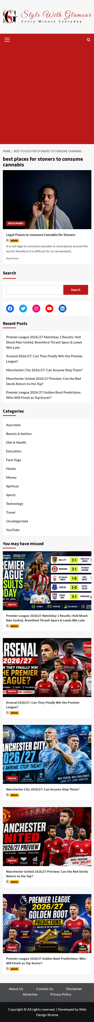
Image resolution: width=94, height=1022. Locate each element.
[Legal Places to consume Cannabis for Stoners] (47, 199)
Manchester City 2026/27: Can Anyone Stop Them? (44, 370)
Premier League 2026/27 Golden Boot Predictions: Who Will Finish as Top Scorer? (43, 394)
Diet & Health (15, 223)
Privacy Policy (60, 994)
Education (13, 451)
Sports (11, 495)
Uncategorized (17, 521)
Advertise (30, 994)
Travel (10, 512)
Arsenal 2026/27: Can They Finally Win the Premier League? (44, 358)
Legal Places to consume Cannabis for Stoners (40, 234)
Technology (14, 504)
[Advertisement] (47, 95)
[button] (7, 39)
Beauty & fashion (19, 434)
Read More (12, 258)
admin (14, 240)
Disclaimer (74, 989)
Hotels (11, 469)
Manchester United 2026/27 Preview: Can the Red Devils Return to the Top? (43, 381)
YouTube (12, 530)
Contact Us (44, 989)
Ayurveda (13, 425)
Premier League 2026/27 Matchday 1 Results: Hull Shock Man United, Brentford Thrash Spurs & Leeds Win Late (44, 342)
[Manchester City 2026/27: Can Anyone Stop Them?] (47, 754)
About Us (16, 989)
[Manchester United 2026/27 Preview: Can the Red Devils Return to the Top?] (47, 836)
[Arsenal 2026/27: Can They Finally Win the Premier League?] (47, 667)
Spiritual (12, 486)
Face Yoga (13, 460)
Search (9, 273)
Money (11, 477)
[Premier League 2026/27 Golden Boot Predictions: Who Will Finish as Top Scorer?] (47, 923)
